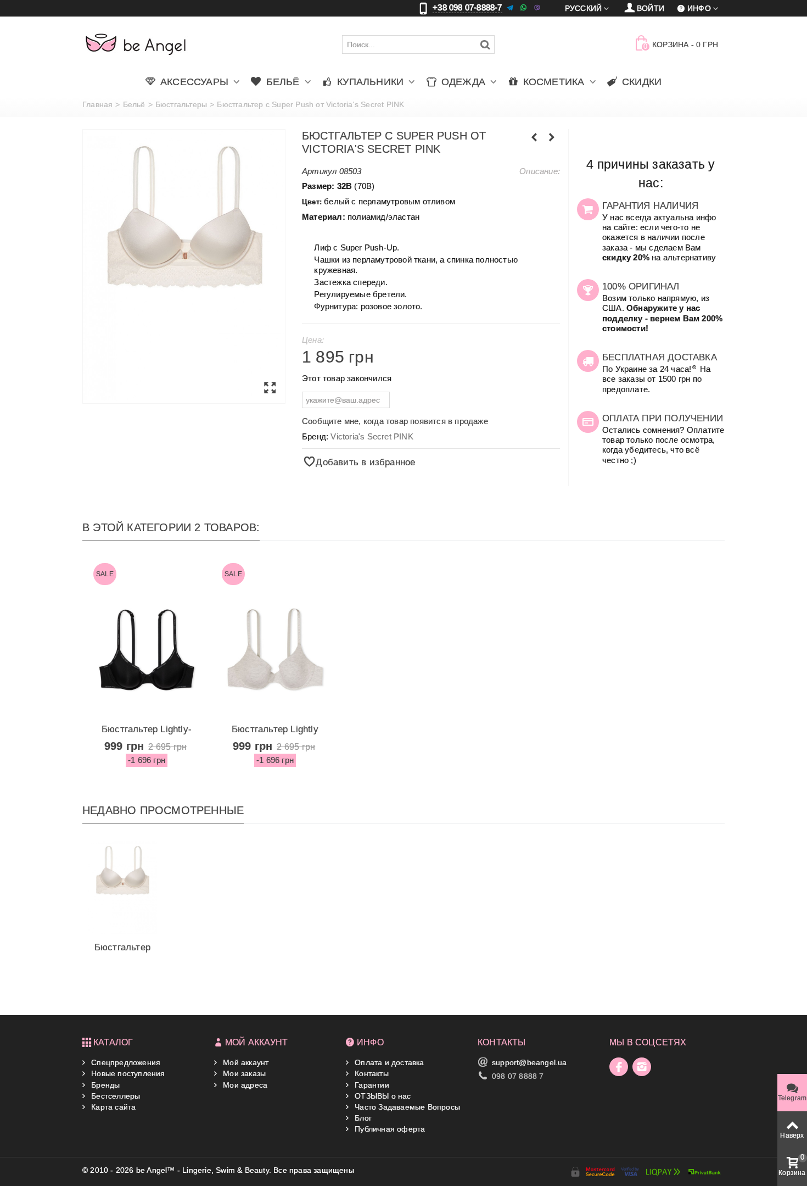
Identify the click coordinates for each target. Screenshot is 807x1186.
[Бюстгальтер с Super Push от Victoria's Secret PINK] (184, 266)
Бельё (134, 104)
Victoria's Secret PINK (371, 436)
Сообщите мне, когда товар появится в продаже (395, 421)
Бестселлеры (114, 1096)
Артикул (319, 171)
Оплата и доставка (388, 1062)
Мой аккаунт (244, 1062)
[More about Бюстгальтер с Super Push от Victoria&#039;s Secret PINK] (122, 887)
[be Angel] (135, 44)
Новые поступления (127, 1073)
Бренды (104, 1085)
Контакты (370, 1073)
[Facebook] (618, 1066)
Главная (97, 104)
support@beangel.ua (529, 1062)
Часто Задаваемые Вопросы (406, 1107)
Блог (362, 1117)
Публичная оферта (388, 1128)
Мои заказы (243, 1073)
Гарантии (370, 1085)
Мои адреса (244, 1085)
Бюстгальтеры (181, 104)
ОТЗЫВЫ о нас (381, 1096)
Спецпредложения (124, 1062)
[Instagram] (641, 1066)
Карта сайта (112, 1107)
